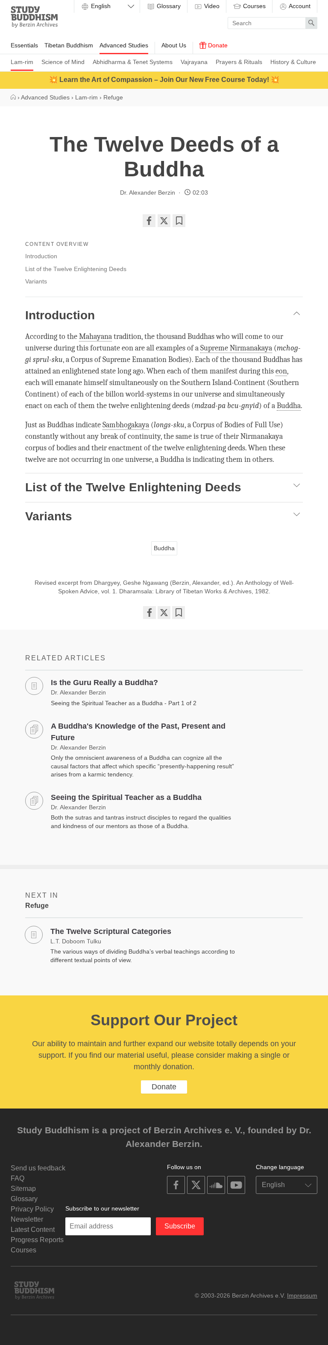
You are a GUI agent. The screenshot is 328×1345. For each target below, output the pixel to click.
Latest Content (33, 1229)
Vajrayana (194, 61)
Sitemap (23, 1188)
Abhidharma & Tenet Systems (133, 61)
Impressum (302, 1295)
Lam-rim (22, 61)
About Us (173, 45)
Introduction (41, 256)
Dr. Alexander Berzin (147, 192)
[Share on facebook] (149, 220)
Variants (36, 281)
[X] (164, 220)
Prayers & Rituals (239, 61)
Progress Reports (37, 1239)
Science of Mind (63, 61)
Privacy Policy (32, 1209)
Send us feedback (38, 1168)
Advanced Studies (124, 45)
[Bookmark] (179, 220)
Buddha (164, 548)
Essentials (24, 45)
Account (298, 6)
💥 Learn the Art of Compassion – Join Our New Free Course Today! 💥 (164, 79)
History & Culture (293, 61)
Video (211, 6)
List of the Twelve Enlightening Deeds (75, 268)
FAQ (17, 1178)
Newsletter (27, 1219)
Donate (217, 45)
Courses (253, 6)
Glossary (168, 6)
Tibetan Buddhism (68, 45)
